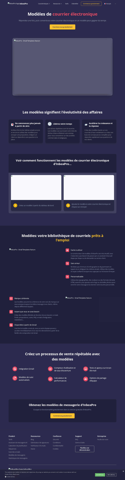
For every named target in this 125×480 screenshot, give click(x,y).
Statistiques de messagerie (18, 458)
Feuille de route (102, 439)
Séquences (12, 449)
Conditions (57, 443)
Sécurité (56, 439)
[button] (42, 477)
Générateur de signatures (40, 443)
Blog (32, 439)
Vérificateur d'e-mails (38, 446)
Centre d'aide (80, 443)
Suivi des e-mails (14, 452)
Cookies (55, 449)
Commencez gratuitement (91, 4)
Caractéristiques (43, 4)
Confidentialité (58, 446)
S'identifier (75, 4)
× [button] (123, 471)
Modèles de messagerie (17, 455)
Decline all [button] (111, 475)
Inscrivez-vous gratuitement (62, 27)
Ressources (56, 4)
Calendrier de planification (18, 446)
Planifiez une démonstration (84, 449)
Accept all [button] (100, 475)
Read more (16, 474)
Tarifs (66, 4)
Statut (33, 449)
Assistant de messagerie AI (18, 443)
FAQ (76, 439)
